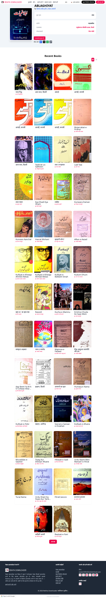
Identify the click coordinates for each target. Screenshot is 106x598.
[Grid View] (92, 59)
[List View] (96, 59)
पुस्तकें (30, 2)
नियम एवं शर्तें (59, 581)
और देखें (53, 542)
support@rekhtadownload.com (90, 572)
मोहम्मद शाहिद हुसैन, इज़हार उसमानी (46, 9)
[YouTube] (87, 575)
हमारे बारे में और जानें (10, 584)
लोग (34, 2)
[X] (83, 575)
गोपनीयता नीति (59, 579)
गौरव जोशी (91, 31)
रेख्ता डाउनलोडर (60, 570)
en (80, 584)
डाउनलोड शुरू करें (39, 38)
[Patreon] (96, 575)
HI (66, 2)
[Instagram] (90, 575)
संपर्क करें (55, 2)
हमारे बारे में (40, 2)
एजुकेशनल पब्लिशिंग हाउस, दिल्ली (85, 27)
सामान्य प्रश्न (48, 2)
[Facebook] (80, 575)
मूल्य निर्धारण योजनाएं (61, 574)
